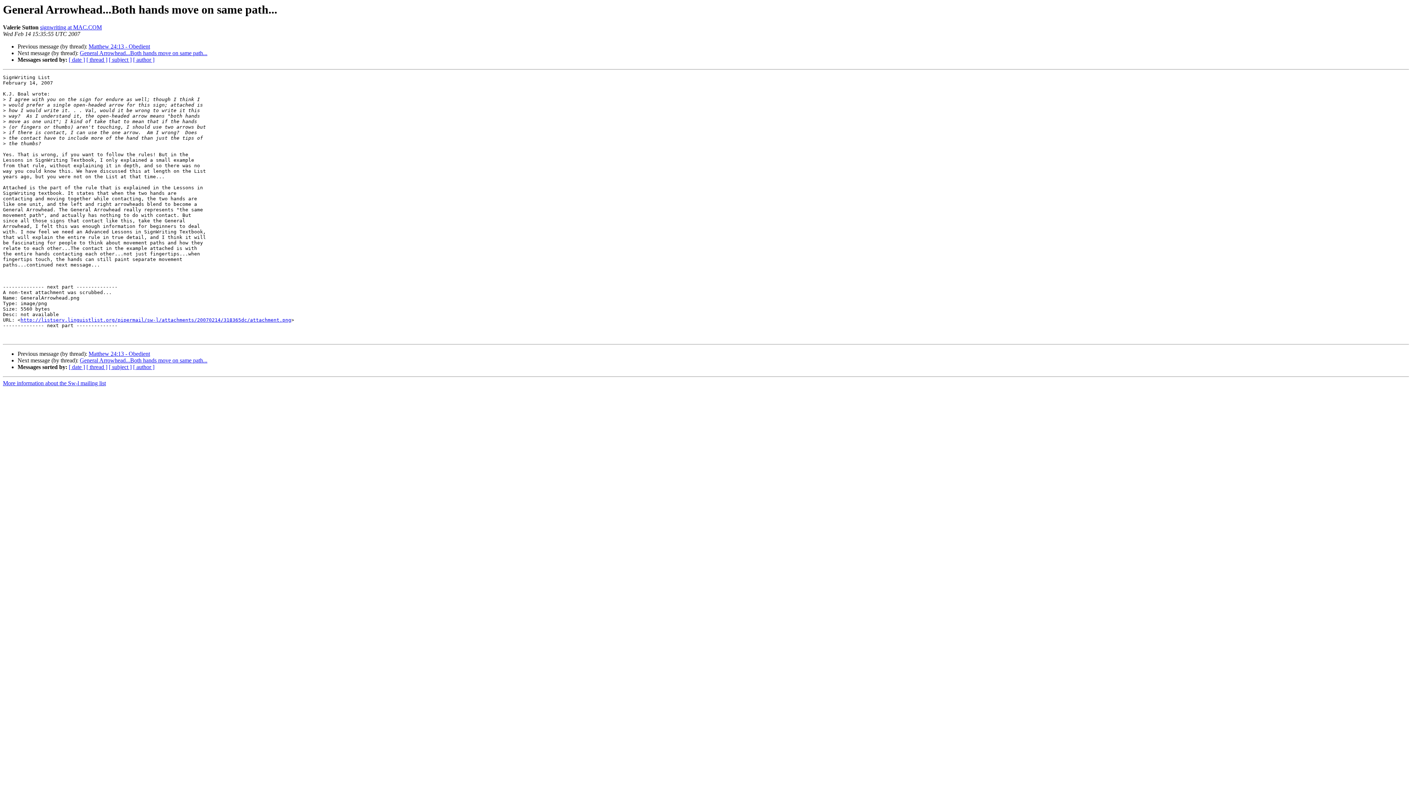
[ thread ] (96, 60)
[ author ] (143, 60)
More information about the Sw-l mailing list (54, 383)
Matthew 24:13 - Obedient (119, 46)
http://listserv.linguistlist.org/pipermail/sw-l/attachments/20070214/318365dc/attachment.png (156, 320)
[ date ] (77, 60)
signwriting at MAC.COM (71, 27)
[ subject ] (120, 60)
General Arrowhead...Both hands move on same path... (143, 53)
